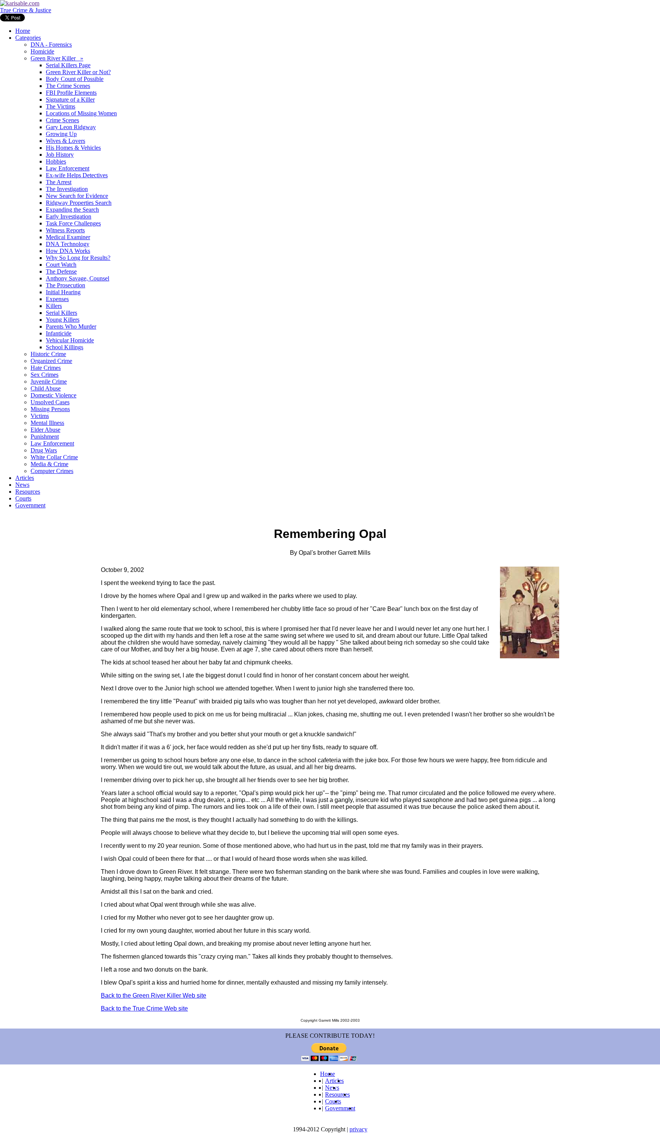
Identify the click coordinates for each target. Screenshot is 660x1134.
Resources (27, 491)
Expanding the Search (72, 209)
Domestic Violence (53, 395)
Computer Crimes (52, 471)
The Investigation (67, 189)
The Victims (60, 106)
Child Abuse (46, 388)
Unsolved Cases (50, 402)
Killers (54, 306)
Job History (60, 154)
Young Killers (62, 319)
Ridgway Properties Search (79, 202)
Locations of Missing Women (81, 113)
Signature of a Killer (70, 99)
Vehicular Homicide (70, 340)
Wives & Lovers (65, 141)
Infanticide (58, 333)
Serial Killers (61, 312)
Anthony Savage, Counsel (77, 278)
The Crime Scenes (68, 86)
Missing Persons (50, 409)
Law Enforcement (67, 168)
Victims (40, 416)
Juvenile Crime (49, 381)
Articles (24, 478)
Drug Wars (44, 450)
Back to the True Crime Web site (144, 1008)
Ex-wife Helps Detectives (77, 175)
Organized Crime (51, 361)
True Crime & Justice (25, 10)
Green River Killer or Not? (78, 72)
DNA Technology (67, 244)
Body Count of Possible (75, 79)
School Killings (64, 347)
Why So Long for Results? (78, 257)
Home (22, 31)
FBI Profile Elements (71, 92)
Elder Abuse (45, 429)
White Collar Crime (54, 457)
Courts (23, 498)
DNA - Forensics (51, 44)
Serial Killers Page (68, 65)
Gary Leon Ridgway (71, 127)
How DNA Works (68, 251)
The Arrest (58, 182)
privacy (358, 1129)
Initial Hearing (63, 292)
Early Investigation (68, 216)
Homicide (42, 51)
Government (30, 505)
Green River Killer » (57, 58)
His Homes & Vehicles (73, 147)
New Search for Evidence (77, 196)
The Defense (61, 271)
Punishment (45, 436)
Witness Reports (65, 230)
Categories (28, 37)
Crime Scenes (62, 120)
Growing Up (61, 134)
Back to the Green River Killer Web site (153, 995)
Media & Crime (49, 464)
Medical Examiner (68, 237)
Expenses (57, 299)
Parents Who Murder (71, 326)
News (22, 484)
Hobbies (56, 161)
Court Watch (61, 264)
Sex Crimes (44, 374)
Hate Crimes (46, 367)
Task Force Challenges (73, 223)
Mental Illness (47, 423)
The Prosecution (65, 285)
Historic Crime (48, 354)
